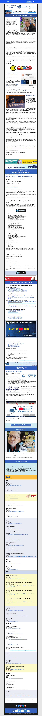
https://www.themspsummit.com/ (15, 628)
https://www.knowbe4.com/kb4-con (15, 485)
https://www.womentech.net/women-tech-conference (18, 534)
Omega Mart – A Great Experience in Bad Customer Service (18, 315)
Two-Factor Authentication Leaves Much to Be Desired (17, 290)
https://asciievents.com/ (13, 490)
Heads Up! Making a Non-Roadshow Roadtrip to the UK (17, 291)
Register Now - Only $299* (12, 187)
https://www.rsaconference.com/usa (15, 523)
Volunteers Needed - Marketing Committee (15, 310)
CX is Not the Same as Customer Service (15, 318)
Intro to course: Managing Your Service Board (16, 343)
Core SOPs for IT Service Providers (14, 346)
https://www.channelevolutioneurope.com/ (16, 545)
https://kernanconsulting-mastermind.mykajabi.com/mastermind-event (22, 556)
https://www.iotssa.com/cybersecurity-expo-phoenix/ (18, 639)
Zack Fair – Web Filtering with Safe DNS (15, 294)
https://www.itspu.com (24, 390)
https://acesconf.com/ (14, 498)
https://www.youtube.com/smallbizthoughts (18, 90)
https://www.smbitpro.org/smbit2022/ (17, 669)
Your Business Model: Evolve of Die (14, 288)
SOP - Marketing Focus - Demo (13, 342)
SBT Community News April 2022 (13, 345)
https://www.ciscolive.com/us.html (15, 539)
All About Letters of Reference (13, 312)
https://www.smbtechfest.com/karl (15, 663)
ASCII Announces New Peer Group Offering (15, 289)
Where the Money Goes (12, 311)
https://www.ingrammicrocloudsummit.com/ (16, 511)
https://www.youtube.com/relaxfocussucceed (27, 360)
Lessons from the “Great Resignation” (14, 316)
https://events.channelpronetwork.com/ (16, 505)
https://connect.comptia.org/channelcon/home (18, 578)
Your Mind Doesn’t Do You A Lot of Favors (15, 317)
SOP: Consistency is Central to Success (15, 344)
